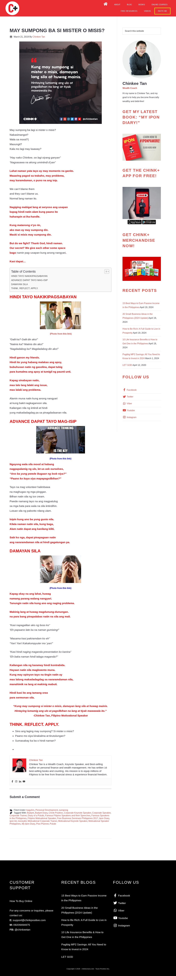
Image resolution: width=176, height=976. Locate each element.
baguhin (30, 810)
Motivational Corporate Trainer (42, 821)
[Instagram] (16, 781)
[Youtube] (24, 781)
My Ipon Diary (28, 824)
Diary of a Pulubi (36, 815)
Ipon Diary (104, 818)
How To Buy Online (21, 901)
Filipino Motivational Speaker (42, 818)
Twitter (129, 397)
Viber (129, 403)
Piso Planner (42, 824)
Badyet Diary (41, 813)
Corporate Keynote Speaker (77, 813)
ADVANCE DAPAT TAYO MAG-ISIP (29, 280)
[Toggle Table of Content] (105, 271)
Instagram (131, 417)
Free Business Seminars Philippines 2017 (77, 818)
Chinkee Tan (12, 8)
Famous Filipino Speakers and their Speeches (67, 815)
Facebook (131, 390)
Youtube (130, 410)
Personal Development (46, 810)
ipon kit (13, 821)
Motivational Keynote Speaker (72, 821)
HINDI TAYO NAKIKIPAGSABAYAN (29, 276)
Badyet (30, 813)
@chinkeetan (22, 929)
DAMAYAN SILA (19, 284)
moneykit (22, 821)
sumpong (63, 810)
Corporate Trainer (18, 815)
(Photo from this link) (61, 334)
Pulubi (53, 824)
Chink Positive (56, 813)
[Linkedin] (20, 781)
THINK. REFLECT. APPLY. (24, 288)
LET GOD (127, 365)
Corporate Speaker (101, 813)
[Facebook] (12, 781)
